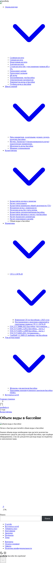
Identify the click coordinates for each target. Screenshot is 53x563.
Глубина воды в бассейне (20, 84)
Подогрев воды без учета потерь (23, 210)
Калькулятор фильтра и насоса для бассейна (28, 214)
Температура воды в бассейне (22, 82)
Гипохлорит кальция (18, 73)
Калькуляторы (6, 412)
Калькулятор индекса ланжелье (23, 201)
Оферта (8, 546)
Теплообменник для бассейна (22, 78)
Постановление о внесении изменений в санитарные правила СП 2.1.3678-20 (32, 323)
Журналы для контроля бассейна (23, 388)
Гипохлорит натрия (18, 71)
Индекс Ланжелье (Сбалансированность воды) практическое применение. (29, 143)
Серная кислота (16, 60)
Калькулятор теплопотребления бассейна (27, 212)
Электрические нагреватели (22, 80)
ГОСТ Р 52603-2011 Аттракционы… (25, 333)
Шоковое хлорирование (20, 148)
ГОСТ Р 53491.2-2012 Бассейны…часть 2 (27, 329)
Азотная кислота (17, 64)
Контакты (9, 542)
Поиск (2, 515)
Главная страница (7, 399)
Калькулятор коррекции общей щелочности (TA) (30, 206)
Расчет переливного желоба (21, 219)
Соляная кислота (17, 58)
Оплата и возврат (12, 544)
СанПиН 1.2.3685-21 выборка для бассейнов (28, 335)
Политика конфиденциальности (18, 548)
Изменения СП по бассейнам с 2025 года (32, 320)
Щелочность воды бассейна (21, 146)
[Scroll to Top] (3, 560)
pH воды (13, 75)
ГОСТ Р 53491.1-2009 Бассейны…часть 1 (27, 331)
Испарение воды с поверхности (23, 208)
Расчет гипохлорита (18, 203)
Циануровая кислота (18, 62)
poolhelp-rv (4, 407)
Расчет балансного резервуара (22, 217)
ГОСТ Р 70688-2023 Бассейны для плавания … (29, 326)
